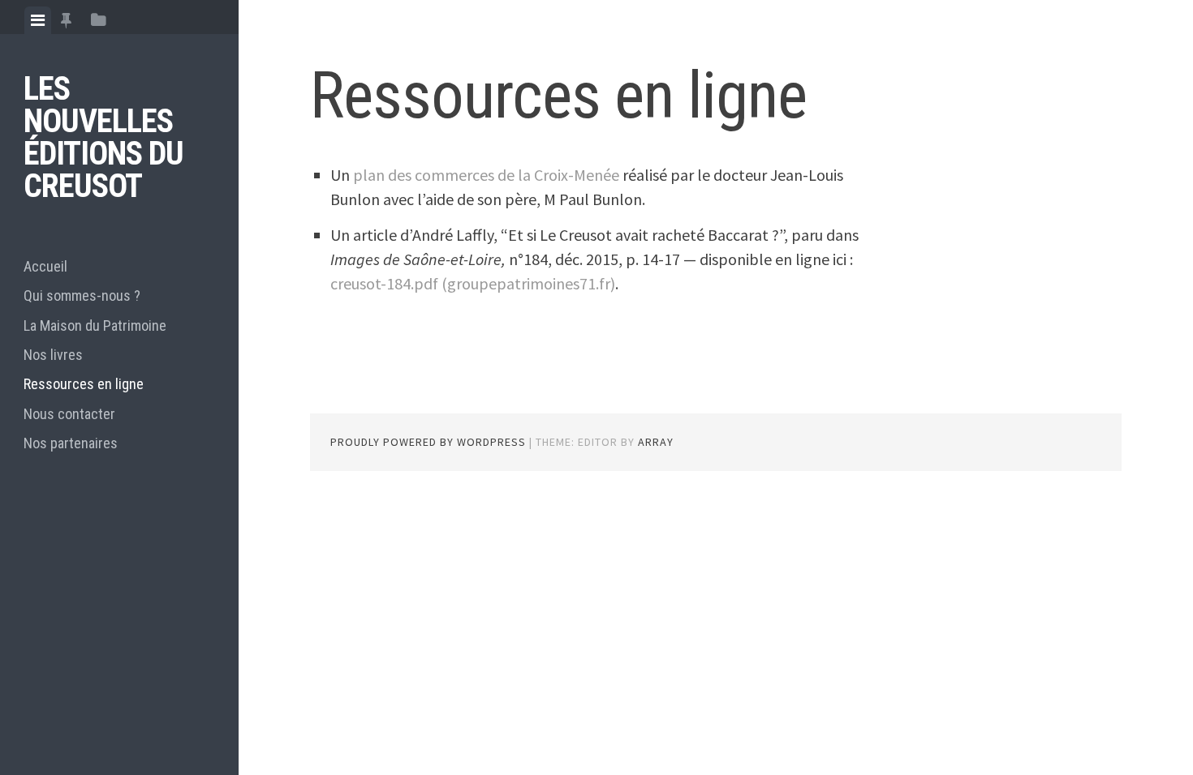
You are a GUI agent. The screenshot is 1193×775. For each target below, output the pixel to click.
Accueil (45, 266)
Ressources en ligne (84, 383)
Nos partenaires (71, 443)
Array (656, 442)
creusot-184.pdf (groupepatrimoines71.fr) (472, 283)
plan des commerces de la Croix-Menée (486, 175)
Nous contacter (69, 413)
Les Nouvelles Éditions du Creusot (103, 137)
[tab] (37, 20)
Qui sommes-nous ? (82, 295)
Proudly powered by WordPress (428, 442)
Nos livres (53, 354)
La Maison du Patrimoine (95, 325)
